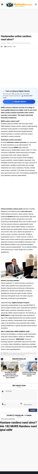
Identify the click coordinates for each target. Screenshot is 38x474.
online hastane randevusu (18, 354)
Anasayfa (3, 43)
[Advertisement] (19, 68)
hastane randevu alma (17, 353)
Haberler (9, 43)
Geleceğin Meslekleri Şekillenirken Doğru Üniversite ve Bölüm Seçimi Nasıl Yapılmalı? (10, 374)
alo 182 (10, 353)
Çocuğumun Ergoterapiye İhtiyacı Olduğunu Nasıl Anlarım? (29, 374)
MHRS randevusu (8, 354)
